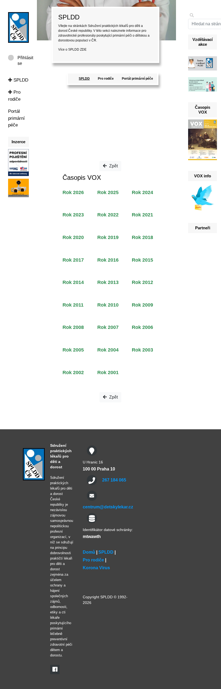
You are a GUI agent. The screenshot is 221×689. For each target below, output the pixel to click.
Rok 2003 (142, 350)
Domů (89, 552)
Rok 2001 (108, 372)
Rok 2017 (73, 260)
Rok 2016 (108, 260)
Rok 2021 (142, 214)
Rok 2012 (142, 282)
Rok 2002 (73, 372)
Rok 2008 (73, 327)
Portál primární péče (16, 118)
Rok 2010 (108, 305)
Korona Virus (96, 567)
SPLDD (20, 80)
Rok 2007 (108, 327)
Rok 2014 (73, 282)
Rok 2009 (142, 305)
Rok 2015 (142, 260)
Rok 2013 (108, 282)
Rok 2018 (142, 237)
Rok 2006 (142, 327)
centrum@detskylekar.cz (108, 507)
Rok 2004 (108, 350)
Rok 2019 (108, 237)
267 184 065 (114, 480)
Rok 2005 (73, 350)
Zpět (113, 166)
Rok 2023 (73, 214)
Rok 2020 (73, 237)
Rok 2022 (108, 214)
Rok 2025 (108, 192)
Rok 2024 (142, 192)
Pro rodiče (106, 78)
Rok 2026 (73, 192)
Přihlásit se (25, 58)
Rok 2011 (73, 305)
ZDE (83, 49)
